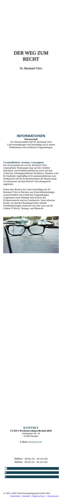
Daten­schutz (38, 496)
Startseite (15, 496)
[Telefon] (6, 476)
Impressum (53, 496)
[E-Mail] (6, 468)
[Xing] (6, 472)
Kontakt (26, 496)
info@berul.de (35, 442)
